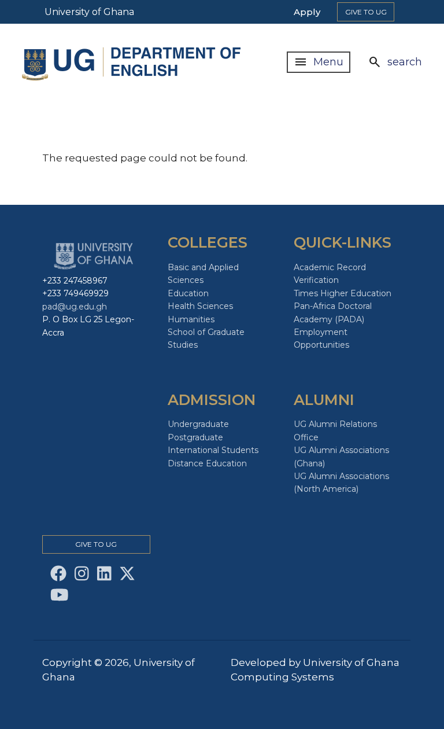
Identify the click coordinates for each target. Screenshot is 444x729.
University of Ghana (89, 11)
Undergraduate (198, 424)
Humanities (191, 319)
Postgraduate (195, 437)
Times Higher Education (342, 293)
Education (188, 293)
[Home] (134, 62)
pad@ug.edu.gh (74, 306)
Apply (307, 11)
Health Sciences (200, 306)
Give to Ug (366, 12)
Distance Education (207, 463)
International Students (213, 450)
